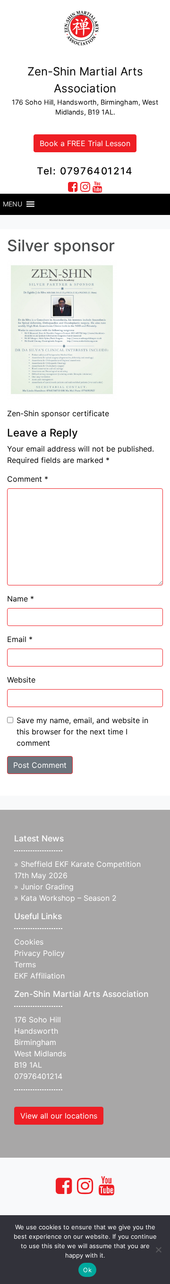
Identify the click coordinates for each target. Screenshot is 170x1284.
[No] (158, 1249)
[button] (12, 204)
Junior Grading (47, 886)
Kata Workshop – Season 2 (69, 898)
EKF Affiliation (39, 975)
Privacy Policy (39, 953)
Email (20, 639)
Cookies (28, 942)
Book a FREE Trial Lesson (85, 143)
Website (21, 679)
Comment (27, 479)
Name (20, 598)
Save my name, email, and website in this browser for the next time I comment (82, 732)
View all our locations (58, 1115)
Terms (25, 964)
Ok (87, 1270)
